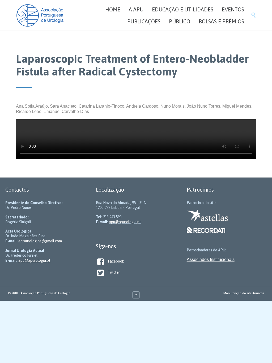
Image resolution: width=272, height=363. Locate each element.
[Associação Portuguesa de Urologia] (40, 15)
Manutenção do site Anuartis (243, 293)
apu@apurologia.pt (34, 260)
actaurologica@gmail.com (40, 241)
